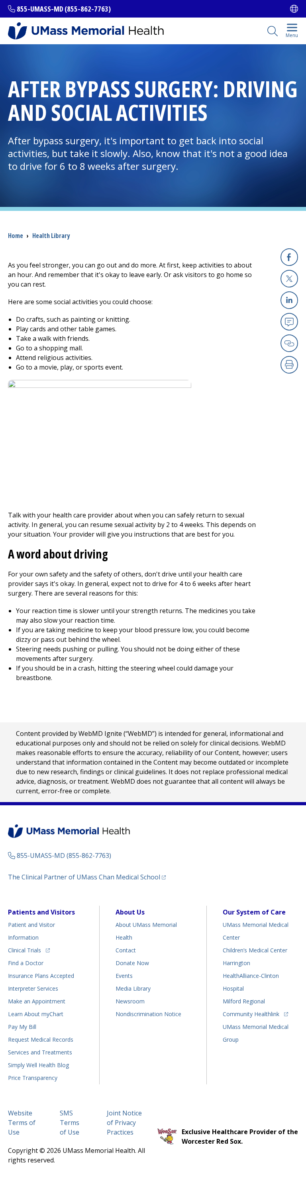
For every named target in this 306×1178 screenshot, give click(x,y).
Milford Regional (244, 1001)
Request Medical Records (40, 1039)
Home (15, 235)
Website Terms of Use (21, 1123)
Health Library (51, 235)
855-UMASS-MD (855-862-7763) (64, 9)
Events (124, 975)
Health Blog (38, 1065)
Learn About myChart (35, 1014)
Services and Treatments (40, 1052)
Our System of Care (254, 912)
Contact (126, 950)
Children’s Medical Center (255, 950)
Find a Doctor (25, 963)
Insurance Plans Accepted (41, 975)
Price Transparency (32, 1078)
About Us (130, 912)
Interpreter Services (33, 988)
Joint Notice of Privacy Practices (124, 1123)
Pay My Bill (22, 1027)
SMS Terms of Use (69, 1123)
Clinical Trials (29, 950)
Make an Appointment (36, 1001)
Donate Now (132, 963)
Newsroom (130, 1001)
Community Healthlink (251, 1014)
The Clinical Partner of (87, 876)
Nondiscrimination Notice (148, 1014)
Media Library (133, 988)
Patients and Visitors (41, 912)
